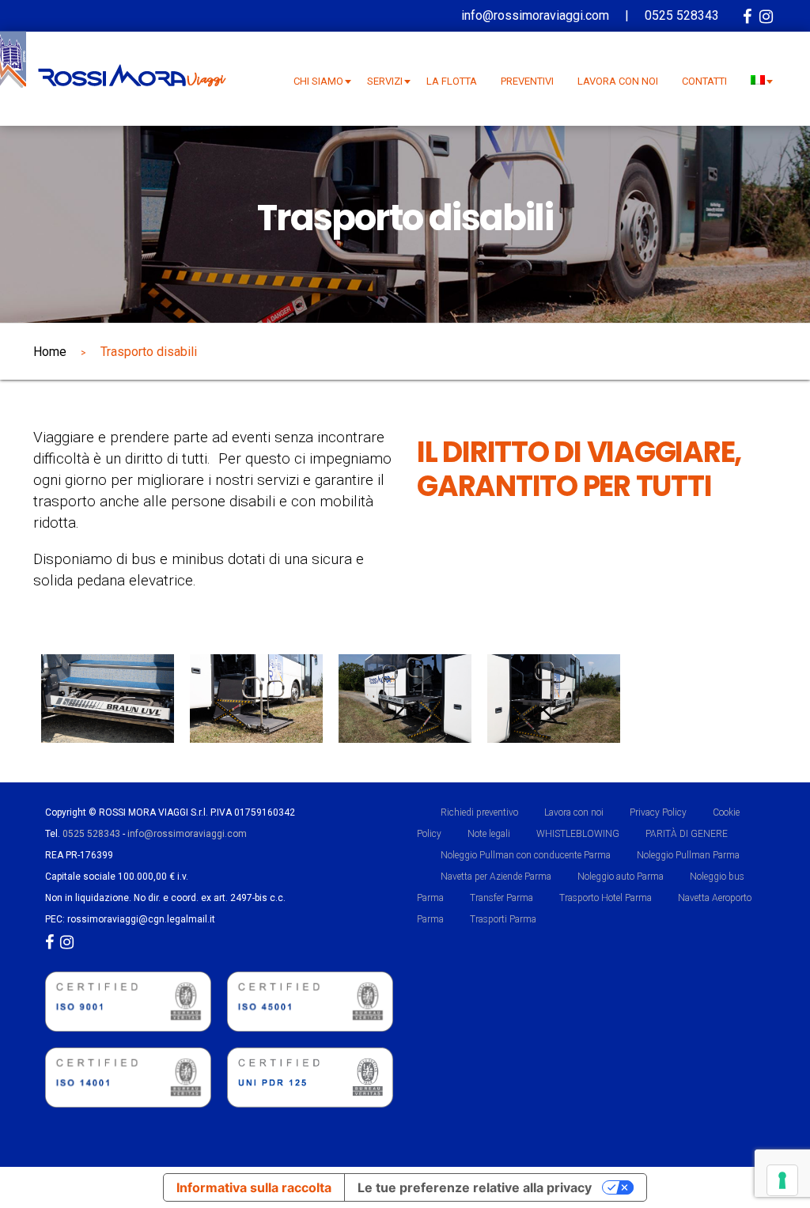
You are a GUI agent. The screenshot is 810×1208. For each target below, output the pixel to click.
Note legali (488, 833)
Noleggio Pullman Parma (688, 855)
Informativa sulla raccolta (253, 1187)
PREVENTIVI (527, 81)
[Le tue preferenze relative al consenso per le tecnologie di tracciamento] (782, 1180)
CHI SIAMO (318, 81)
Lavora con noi (574, 812)
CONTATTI (704, 81)
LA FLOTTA (451, 81)
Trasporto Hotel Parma (605, 897)
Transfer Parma (501, 897)
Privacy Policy (658, 812)
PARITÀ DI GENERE (686, 833)
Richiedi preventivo (479, 812)
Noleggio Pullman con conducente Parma (526, 855)
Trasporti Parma (503, 919)
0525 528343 (91, 833)
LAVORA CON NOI (617, 81)
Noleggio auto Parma (620, 876)
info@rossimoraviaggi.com (187, 833)
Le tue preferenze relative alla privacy (475, 1187)
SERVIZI (385, 81)
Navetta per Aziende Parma (496, 876)
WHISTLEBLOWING (577, 833)
